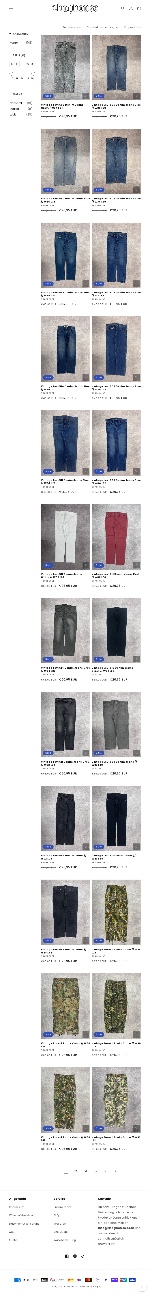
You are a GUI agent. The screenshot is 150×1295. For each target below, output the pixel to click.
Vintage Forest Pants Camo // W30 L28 (116, 1045)
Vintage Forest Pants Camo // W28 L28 (116, 951)
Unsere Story (62, 1207)
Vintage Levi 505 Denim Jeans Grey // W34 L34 (62, 106)
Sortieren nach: (73, 27)
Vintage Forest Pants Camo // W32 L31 (116, 1139)
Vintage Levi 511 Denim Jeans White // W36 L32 (61, 576)
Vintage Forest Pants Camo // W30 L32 (65, 1139)
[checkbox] (21, 43)
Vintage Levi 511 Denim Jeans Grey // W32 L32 (65, 763)
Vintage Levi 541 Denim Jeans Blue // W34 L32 (65, 294)
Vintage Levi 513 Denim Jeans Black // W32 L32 (112, 669)
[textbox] (16, 64)
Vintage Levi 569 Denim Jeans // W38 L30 (114, 763)
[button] (11, 8)
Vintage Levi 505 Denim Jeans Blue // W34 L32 (116, 388)
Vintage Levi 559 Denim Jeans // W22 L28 (64, 857)
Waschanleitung (65, 1240)
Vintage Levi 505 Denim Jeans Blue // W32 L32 (116, 294)
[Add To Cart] (85, 96)
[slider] (11, 74)
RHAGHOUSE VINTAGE (69, 1286)
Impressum (17, 1207)
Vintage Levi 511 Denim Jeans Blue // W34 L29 (65, 482)
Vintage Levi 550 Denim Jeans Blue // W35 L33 (65, 200)
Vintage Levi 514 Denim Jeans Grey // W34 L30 (65, 669)
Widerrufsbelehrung (22, 1215)
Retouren (60, 1223)
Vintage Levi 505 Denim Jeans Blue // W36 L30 (116, 200)
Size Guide (61, 1232)
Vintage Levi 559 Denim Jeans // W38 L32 (64, 951)
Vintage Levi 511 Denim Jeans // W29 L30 (114, 857)
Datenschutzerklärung (24, 1223)
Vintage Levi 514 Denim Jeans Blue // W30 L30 (65, 388)
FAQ (56, 1215)
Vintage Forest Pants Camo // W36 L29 (65, 1045)
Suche (13, 1240)
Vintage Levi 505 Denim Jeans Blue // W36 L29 (116, 106)
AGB (12, 1232)
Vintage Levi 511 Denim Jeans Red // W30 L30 (115, 576)
